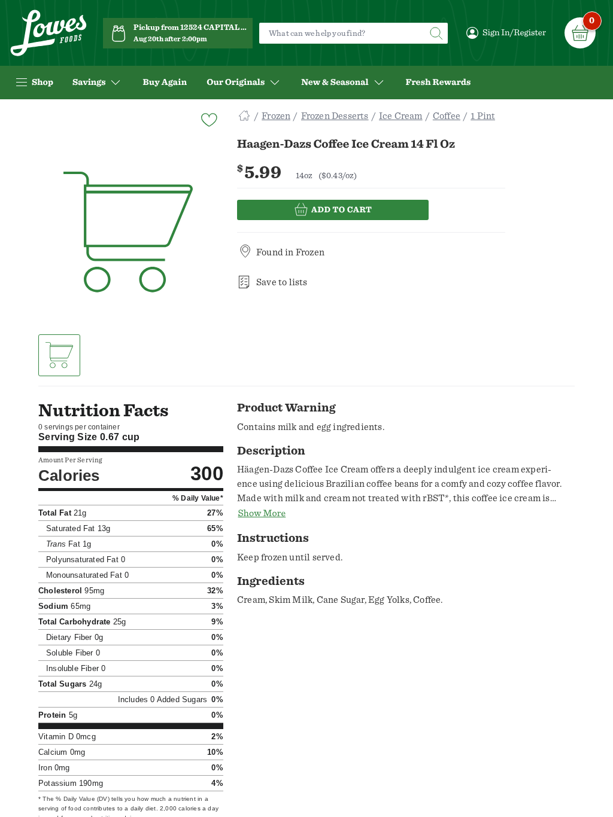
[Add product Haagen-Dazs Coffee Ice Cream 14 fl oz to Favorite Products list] (208, 119)
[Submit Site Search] (436, 33)
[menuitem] (164, 82)
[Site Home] (244, 116)
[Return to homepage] (48, 33)
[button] (59, 355)
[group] (128, 232)
